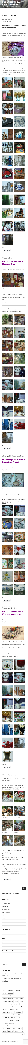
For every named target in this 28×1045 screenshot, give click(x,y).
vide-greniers (14, 1034)
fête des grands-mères (9, 608)
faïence (12, 1009)
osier (18, 1017)
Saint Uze (17, 1025)
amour (4, 990)
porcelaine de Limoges (9, 1023)
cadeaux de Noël (7, 21)
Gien (12, 1012)
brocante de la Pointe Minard (10, 996)
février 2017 (5, 921)
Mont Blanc (6, 1017)
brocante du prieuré (8, 998)
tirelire (4, 1031)
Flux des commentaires (8, 948)
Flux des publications (7, 945)
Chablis (21, 1001)
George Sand (6, 1012)
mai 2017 (4, 915)
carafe (16, 1001)
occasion (13, 1017)
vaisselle (10, 1031)
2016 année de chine (9, 775)
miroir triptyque (20, 1015)
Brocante (10, 993)
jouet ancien (6, 1015)
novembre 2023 (6, 903)
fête (17, 1009)
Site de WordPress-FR (7, 951)
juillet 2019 (5, 906)
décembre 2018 (6, 909)
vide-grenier (6, 1034)
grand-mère (19, 1012)
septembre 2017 (6, 912)
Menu (14, 10)
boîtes (4, 993)
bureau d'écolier (19, 998)
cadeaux (10, 1001)
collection (16, 1004)
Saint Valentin (6, 1028)
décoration (5, 1009)
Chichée (5, 1004)
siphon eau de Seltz (17, 1028)
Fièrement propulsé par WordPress (10, 1041)
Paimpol (5, 1020)
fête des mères (7, 258)
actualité (4, 933)
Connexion (5, 942)
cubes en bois (6, 1006)
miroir (12, 1015)
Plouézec (11, 1020)
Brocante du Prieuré (7, 70)
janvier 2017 (5, 924)
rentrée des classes (8, 1025)
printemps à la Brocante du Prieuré (13, 456)
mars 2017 (4, 918)
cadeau (5, 1001)
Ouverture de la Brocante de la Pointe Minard (13, 973)
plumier (17, 1020)
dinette (14, 1006)
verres (21, 1031)
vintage (22, 1034)
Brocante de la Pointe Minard (11, 3)
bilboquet (17, 990)
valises (16, 1031)
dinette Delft (20, 1006)
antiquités (10, 990)
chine (10, 1004)
